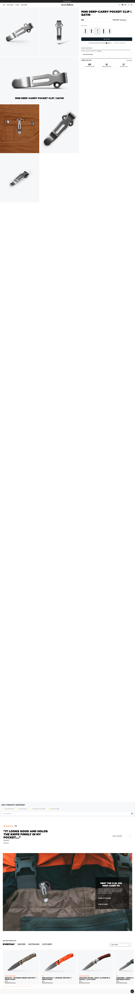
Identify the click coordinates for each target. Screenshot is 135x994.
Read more (99, 51)
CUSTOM (17, 4)
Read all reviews (117, 836)
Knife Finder (114, 944)
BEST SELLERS (10, 4)
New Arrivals (68, 1)
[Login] (128, 5)
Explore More (129, 60)
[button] (85, 31)
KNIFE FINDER (24, 4)
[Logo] (67, 5)
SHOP (4, 4)
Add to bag (107, 39)
